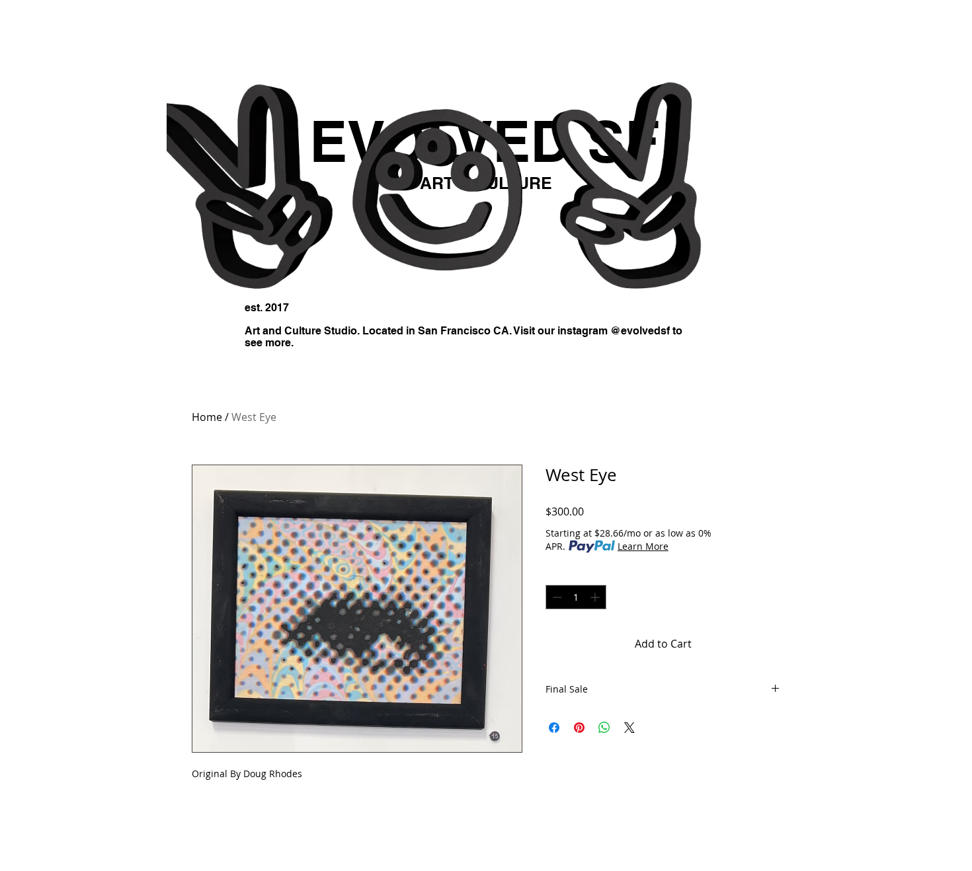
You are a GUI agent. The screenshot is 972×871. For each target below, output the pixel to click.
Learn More (643, 546)
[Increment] (596, 597)
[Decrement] (555, 597)
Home (207, 417)
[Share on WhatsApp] (604, 728)
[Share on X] (629, 728)
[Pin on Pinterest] (579, 728)
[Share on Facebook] (554, 728)
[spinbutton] (576, 597)
